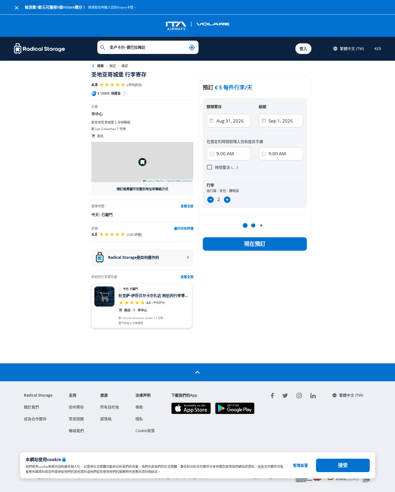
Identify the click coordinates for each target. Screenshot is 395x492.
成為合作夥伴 (35, 418)
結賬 (262, 106)
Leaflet (149, 180)
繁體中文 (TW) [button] (352, 48)
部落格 (106, 418)
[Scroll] (197, 372)
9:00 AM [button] (225, 153)
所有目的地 (109, 407)
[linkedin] (313, 394)
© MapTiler (159, 180)
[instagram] (299, 394)
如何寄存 (76, 407)
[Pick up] (263, 120)
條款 (139, 407)
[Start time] (211, 153)
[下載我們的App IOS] (191, 408)
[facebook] (272, 394)
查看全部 (187, 277)
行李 (210, 185)
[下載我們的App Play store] (234, 408)
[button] (142, 162)
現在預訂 (254, 244)
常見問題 (76, 418)
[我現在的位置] (192, 47)
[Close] (16, 7)
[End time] (263, 153)
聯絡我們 (76, 430)
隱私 (139, 418)
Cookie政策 (145, 430)
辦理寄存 (214, 106)
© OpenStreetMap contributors (178, 180)
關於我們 (31, 407)
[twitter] (285, 394)
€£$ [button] (376, 48)
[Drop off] (211, 120)
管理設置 (300, 465)
